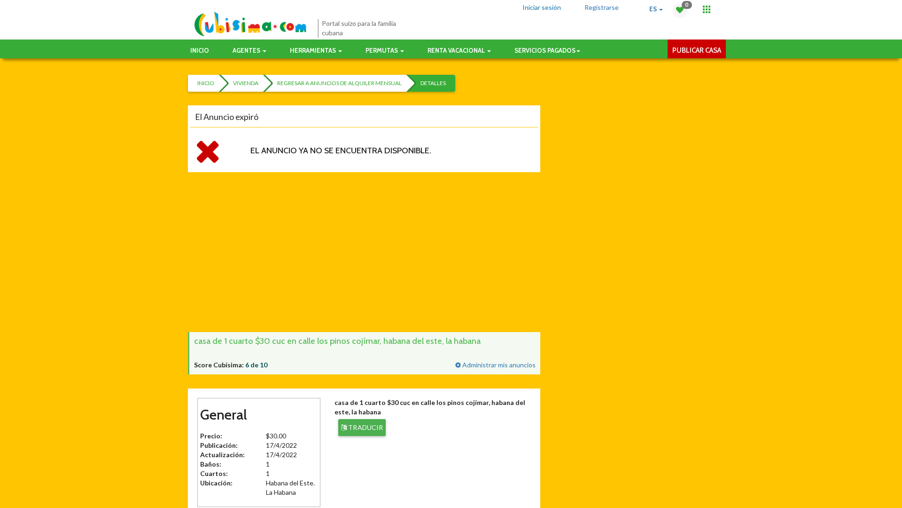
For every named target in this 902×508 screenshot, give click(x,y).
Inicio (199, 50)
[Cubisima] (250, 24)
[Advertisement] (456, 252)
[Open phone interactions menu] (706, 9)
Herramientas (313, 50)
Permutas (382, 50)
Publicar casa (696, 50)
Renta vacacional (457, 50)
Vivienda (245, 83)
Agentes (247, 50)
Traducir (365, 427)
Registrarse (601, 7)
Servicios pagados (544, 50)
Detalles (433, 83)
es (653, 9)
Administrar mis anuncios (498, 365)
